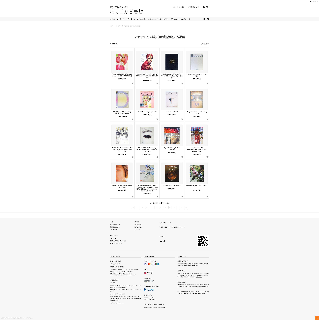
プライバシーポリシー (116, 243)
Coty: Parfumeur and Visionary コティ (197, 112)
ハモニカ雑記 (113, 235)
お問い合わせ (131, 19)
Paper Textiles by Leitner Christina (172, 148)
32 (181, 207)
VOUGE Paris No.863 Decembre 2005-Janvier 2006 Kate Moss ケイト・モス (122, 149)
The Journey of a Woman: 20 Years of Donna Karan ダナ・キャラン (172, 76)
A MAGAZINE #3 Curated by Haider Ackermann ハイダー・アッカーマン (147, 149)
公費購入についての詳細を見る (191, 265)
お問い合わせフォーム (115, 273)
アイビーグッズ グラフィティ (172, 185)
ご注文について (153, 19)
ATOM (115, 238)
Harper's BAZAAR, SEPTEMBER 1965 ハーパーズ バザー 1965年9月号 (147, 76)
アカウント (314, 1)
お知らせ (112, 19)
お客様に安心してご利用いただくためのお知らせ (194, 293)
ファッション (118, 26)
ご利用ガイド (121, 19)
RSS (111, 238)
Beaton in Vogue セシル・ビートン (197, 186)
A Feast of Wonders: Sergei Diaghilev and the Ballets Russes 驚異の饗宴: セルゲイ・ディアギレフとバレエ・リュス (147, 188)
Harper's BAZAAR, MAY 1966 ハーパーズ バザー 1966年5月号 (122, 75)
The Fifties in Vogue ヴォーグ (147, 112)
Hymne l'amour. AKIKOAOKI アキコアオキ (122, 186)
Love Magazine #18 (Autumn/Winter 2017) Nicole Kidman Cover (197, 149)
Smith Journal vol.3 (172, 112)
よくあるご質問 (141, 19)
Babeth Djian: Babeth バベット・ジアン (197, 75)
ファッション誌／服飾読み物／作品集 (132, 26)
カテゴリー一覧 (185, 19)
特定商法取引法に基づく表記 (118, 241)
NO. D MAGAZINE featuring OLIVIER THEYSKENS (122, 112)
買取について (175, 19)
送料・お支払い (164, 19)
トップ (111, 26)
